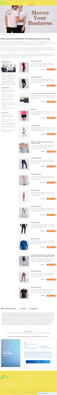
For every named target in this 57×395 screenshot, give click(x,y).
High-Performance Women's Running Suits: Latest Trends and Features (7, 116)
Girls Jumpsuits (27, 378)
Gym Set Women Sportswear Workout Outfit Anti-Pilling (43, 93)
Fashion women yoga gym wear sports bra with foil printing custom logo (42, 142)
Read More (43, 69)
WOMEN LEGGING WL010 (36, 271)
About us (52, 2)
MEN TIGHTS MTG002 (35, 222)
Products (31, 2)
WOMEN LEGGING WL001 (36, 174)
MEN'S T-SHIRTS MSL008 (36, 287)
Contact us (44, 2)
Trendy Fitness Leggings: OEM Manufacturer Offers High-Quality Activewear (7, 91)
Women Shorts (27, 382)
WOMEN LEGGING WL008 (36, 77)
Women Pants (27, 380)
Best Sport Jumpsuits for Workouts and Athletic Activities (8, 130)
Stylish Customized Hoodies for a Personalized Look (8, 108)
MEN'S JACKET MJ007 (35, 239)
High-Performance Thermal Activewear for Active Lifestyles (7, 95)
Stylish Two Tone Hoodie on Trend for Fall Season (8, 120)
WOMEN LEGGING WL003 (36, 206)
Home (25, 2)
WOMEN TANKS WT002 (36, 126)
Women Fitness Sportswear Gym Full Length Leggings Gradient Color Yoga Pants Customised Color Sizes (42, 255)
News (37, 2)
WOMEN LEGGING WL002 (36, 158)
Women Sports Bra (28, 384)
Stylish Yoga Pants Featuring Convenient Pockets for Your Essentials (7, 100)
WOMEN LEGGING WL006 (36, 61)
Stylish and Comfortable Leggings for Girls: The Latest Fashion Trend (8, 124)
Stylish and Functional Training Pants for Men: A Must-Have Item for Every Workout (8, 104)
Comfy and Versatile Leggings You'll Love (8, 127)
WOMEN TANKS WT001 (35, 190)
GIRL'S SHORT (33, 109)
